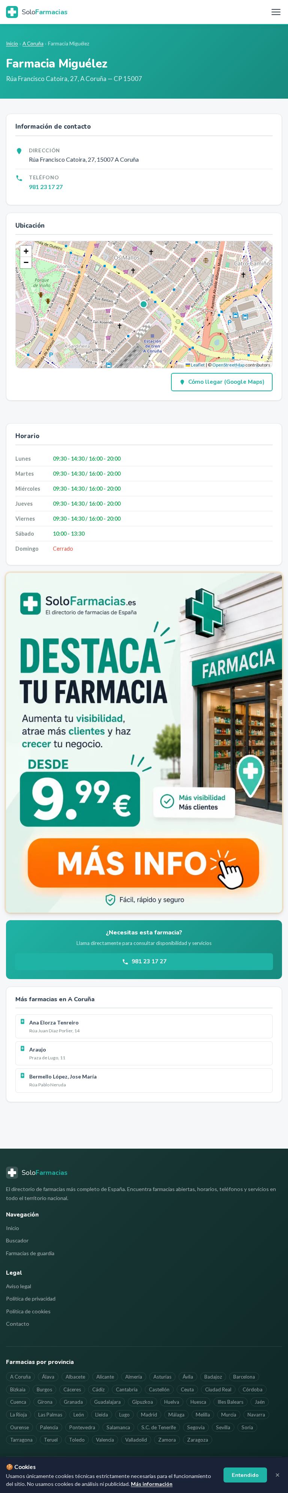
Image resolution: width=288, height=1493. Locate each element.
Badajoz (213, 1377)
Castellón (159, 1389)
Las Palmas (50, 1415)
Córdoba (252, 1389)
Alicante (105, 1377)
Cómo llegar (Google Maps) (226, 382)
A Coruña (33, 44)
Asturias (162, 1377)
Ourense (19, 1427)
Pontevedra (82, 1427)
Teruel (51, 1440)
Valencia (105, 1440)
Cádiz (98, 1389)
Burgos (44, 1389)
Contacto (17, 1323)
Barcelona (244, 1377)
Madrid (149, 1415)
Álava (48, 1377)
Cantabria (127, 1389)
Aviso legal (18, 1286)
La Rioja (18, 1415)
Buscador (17, 1240)
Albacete (75, 1377)
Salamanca (118, 1427)
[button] (144, 304)
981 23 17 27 (46, 186)
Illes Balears (230, 1402)
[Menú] (276, 12)
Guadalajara (107, 1402)
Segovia (196, 1427)
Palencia (49, 1427)
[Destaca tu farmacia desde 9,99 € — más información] (144, 742)
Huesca (198, 1402)
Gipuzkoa (142, 1402)
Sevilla (223, 1427)
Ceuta (187, 1389)
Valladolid (136, 1440)
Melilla (203, 1415)
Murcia (228, 1415)
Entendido (245, 1475)
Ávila (188, 1377)
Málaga (176, 1415)
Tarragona (21, 1440)
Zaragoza (197, 1440)
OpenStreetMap (228, 365)
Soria (247, 1427)
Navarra (256, 1415)
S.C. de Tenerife (158, 1427)
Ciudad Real (218, 1389)
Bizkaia (18, 1389)
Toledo (77, 1440)
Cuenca (18, 1402)
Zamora (167, 1440)
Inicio (12, 44)
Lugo (124, 1415)
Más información (151, 1484)
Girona (45, 1402)
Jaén (260, 1402)
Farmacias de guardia (30, 1253)
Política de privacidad (31, 1298)
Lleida (101, 1415)
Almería (133, 1377)
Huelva (171, 1402)
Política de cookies (28, 1311)
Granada (73, 1402)
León (79, 1415)
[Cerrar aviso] (277, 1474)
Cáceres (72, 1389)
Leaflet (197, 365)
